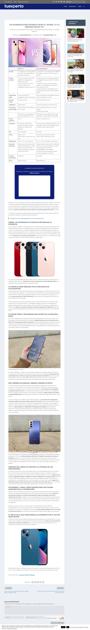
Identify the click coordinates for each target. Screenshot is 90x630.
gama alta (22, 575)
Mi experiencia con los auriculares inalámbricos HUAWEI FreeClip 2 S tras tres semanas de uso (75, 40)
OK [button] (67, 627)
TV (84, 6)
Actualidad (46, 35)
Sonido (79, 6)
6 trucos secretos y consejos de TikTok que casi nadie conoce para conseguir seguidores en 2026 (75, 86)
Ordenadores (72, 6)
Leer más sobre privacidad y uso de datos (79, 627)
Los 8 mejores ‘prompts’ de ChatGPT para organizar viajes (75, 101)
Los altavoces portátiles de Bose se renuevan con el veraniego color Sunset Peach (75, 55)
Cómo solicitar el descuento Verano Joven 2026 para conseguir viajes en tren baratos (75, 70)
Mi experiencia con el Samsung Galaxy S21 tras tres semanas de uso (27, 218)
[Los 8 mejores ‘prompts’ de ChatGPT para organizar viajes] (75, 95)
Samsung (32, 575)
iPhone (27, 575)
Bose (15, 2)
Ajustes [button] (63, 627)
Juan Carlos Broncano (25, 35)
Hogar (65, 6)
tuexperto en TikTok (23, 2)
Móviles (52, 35)
